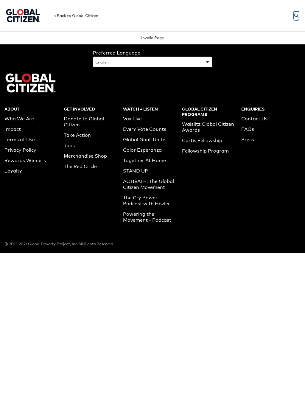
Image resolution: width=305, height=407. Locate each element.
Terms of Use (19, 139)
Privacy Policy (20, 150)
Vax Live (132, 119)
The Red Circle (80, 166)
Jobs (69, 145)
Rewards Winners (25, 160)
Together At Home (144, 160)
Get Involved (79, 108)
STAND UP (135, 171)
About (11, 108)
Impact (12, 129)
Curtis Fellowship (202, 140)
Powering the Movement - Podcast (147, 217)
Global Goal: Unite (144, 139)
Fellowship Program (205, 151)
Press (247, 139)
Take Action (77, 135)
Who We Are (19, 119)
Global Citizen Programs (199, 111)
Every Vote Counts (144, 129)
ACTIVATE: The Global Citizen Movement (148, 184)
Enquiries (252, 108)
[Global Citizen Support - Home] (23, 15)
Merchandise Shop (85, 156)
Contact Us (254, 119)
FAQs (247, 129)
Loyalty (13, 171)
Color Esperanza (142, 150)
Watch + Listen (140, 108)
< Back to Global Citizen (76, 15)
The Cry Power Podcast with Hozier (146, 200)
